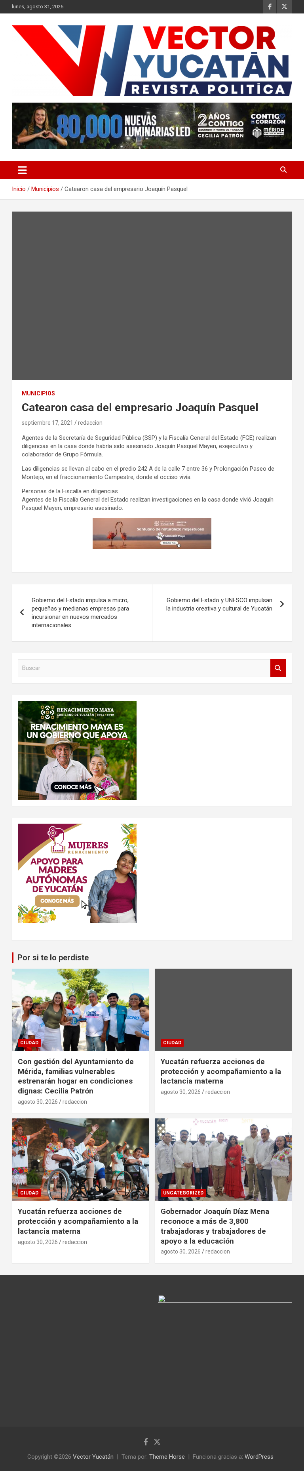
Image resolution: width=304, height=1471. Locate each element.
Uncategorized (183, 1193)
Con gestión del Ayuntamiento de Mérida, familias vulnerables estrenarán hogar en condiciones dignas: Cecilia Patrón (76, 1076)
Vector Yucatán (93, 1456)
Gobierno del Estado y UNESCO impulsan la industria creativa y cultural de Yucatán (219, 604)
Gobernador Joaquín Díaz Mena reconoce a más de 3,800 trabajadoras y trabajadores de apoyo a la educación (215, 1226)
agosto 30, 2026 (38, 1102)
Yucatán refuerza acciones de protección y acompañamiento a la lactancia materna (221, 1071)
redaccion (90, 423)
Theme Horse (167, 1456)
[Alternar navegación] (22, 170)
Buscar (278, 668)
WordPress (259, 1456)
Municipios (38, 393)
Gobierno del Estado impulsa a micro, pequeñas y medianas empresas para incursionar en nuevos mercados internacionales (80, 613)
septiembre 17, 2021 (47, 423)
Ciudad (29, 1043)
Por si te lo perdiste (53, 957)
